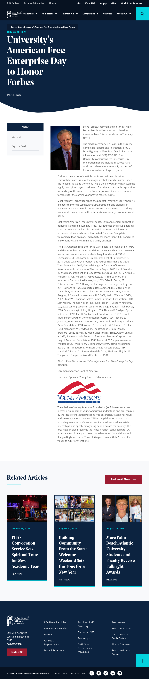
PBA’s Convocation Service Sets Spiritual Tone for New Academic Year (25, 552)
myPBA (48, 634)
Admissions (50, 14)
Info (78, 3)
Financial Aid (70, 14)
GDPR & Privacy (60, 673)
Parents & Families (34, 3)
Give (113, 3)
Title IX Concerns (121, 644)
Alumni (52, 3)
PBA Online (13, 3)
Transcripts (84, 638)
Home (13, 27)
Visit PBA (90, 3)
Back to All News (120, 479)
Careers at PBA (86, 632)
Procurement (119, 622)
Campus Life (91, 14)
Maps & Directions (54, 650)
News (19, 27)
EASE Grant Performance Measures (85, 648)
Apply (103, 3)
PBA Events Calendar (55, 628)
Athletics (107, 13)
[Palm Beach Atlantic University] (18, 619)
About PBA (125, 14)
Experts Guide (19, 146)
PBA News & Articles (55, 622)
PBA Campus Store (122, 628)
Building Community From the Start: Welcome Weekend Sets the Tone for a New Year (73, 555)
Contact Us (16, 652)
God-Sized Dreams (131, 3)
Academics (31, 14)
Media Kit (17, 137)
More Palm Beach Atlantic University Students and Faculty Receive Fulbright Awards (120, 555)
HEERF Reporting (78, 673)
